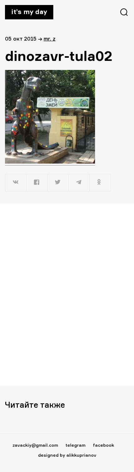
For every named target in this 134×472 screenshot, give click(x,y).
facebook (103, 445)
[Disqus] (67, 294)
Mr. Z (49, 38)
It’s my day (29, 11)
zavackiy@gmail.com (35, 445)
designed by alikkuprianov (67, 455)
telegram (75, 445)
